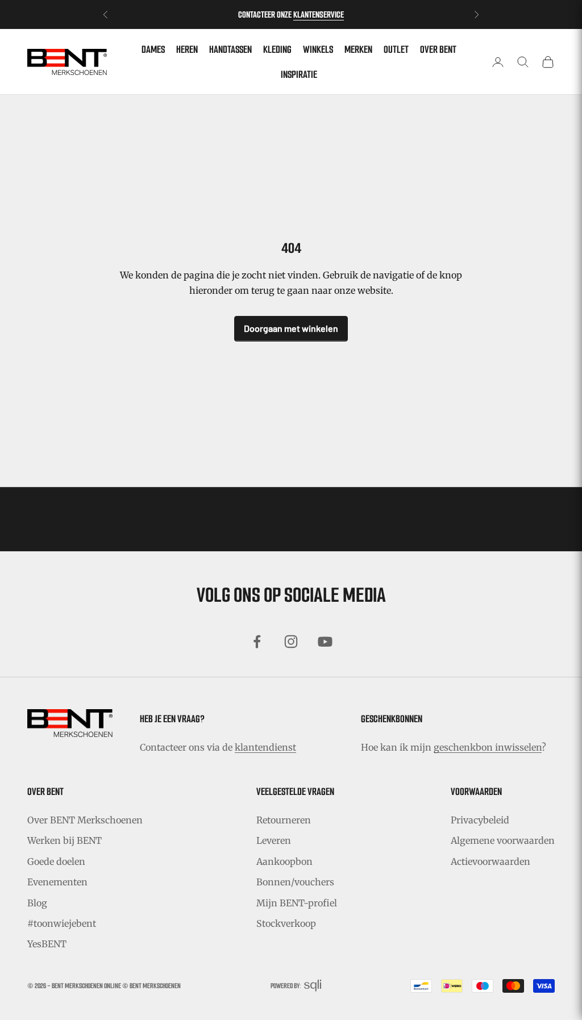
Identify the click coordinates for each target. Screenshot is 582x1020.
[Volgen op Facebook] (257, 642)
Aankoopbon (284, 861)
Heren (187, 49)
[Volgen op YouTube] (325, 642)
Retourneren (283, 820)
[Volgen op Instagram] (291, 642)
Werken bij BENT (64, 840)
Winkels (318, 49)
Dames (153, 49)
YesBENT (46, 944)
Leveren (273, 840)
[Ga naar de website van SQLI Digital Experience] (312, 986)
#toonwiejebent (61, 923)
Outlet (396, 49)
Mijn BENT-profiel (296, 903)
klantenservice (318, 14)
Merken (358, 49)
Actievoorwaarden (490, 861)
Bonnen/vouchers (295, 882)
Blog (37, 903)
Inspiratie (299, 74)
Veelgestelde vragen (295, 791)
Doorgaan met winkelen (291, 328)
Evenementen (57, 882)
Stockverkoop (286, 923)
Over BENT (438, 49)
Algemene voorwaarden (503, 840)
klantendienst (265, 747)
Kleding (277, 49)
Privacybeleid (480, 820)
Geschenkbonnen (391, 719)
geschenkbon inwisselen (488, 747)
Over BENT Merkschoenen (85, 820)
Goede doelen (56, 861)
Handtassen (230, 49)
